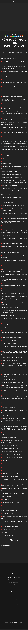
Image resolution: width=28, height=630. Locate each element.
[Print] (22, 36)
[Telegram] (15, 36)
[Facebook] (7, 36)
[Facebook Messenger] (19, 36)
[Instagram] (11, 36)
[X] (9, 36)
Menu (14, 1)
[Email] (5, 36)
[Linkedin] (17, 36)
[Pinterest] (20, 36)
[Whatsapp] (13, 36)
